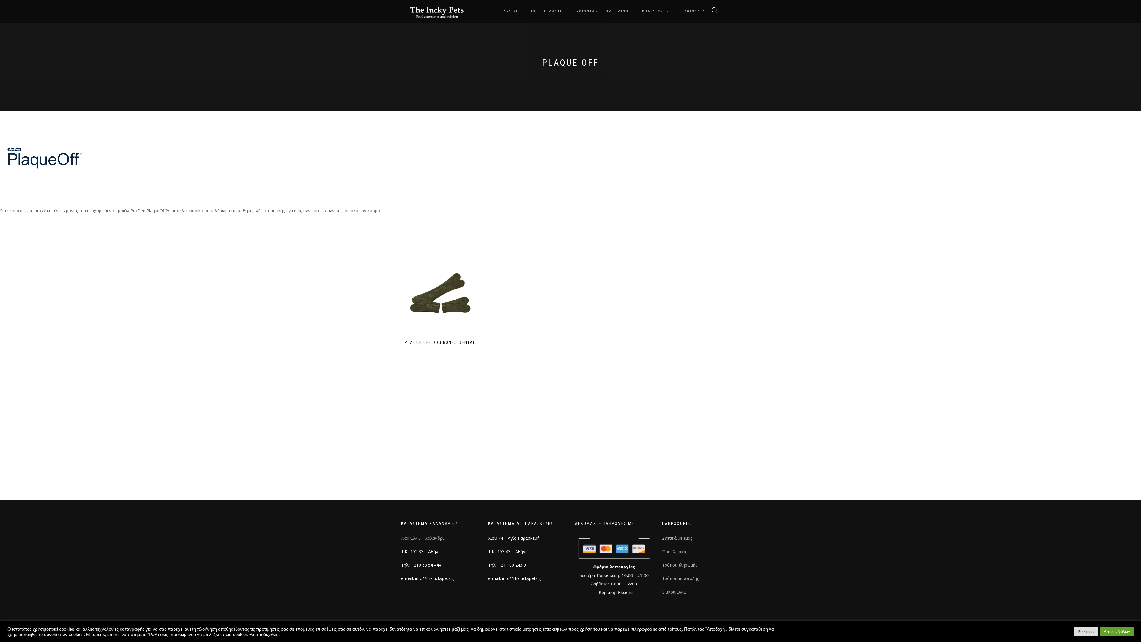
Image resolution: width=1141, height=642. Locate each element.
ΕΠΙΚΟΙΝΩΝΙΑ (691, 11)
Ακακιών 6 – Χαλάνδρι (422, 538)
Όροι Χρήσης (674, 551)
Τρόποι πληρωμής (679, 565)
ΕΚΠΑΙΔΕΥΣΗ (652, 11)
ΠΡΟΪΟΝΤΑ (584, 11)
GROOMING (617, 11)
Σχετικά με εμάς (677, 538)
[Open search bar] (715, 10)
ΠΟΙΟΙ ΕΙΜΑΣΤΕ (546, 11)
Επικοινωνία (674, 592)
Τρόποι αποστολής (680, 578)
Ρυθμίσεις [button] (1086, 632)
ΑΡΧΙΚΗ (511, 11)
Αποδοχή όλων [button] (1117, 632)
